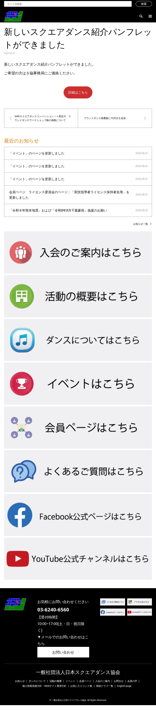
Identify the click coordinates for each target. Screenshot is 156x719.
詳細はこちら (78, 92)
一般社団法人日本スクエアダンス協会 (78, 672)
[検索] (141, 16)
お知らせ (20, 681)
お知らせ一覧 (140, 224)
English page (124, 686)
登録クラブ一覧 (104, 686)
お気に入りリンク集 (81, 686)
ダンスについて (37, 681)
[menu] (150, 16)
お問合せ (119, 681)
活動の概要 (56, 681)
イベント (70, 681)
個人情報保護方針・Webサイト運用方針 (44, 686)
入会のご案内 (102, 681)
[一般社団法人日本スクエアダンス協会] (13, 16)
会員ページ (85, 681)
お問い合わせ (63, 652)
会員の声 (132, 681)
